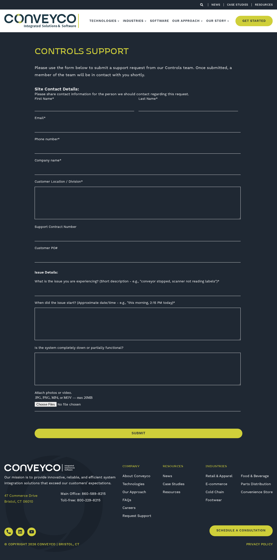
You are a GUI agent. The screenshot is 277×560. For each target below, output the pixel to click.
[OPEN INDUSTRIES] (146, 21)
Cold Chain (215, 492)
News (167, 476)
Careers (128, 508)
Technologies (133, 484)
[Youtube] (31, 532)
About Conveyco (136, 476)
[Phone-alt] (8, 532)
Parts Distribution (256, 484)
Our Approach (134, 492)
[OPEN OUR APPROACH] (202, 21)
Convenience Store (257, 492)
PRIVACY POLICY (259, 544)
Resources (171, 492)
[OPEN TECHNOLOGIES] (119, 21)
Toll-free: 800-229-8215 (80, 500)
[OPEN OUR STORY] (228, 21)
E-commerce (216, 484)
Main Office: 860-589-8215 (83, 494)
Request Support (136, 516)
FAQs (126, 500)
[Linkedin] (20, 532)
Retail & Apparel (219, 476)
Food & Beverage (255, 476)
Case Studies (173, 484)
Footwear (214, 500)
